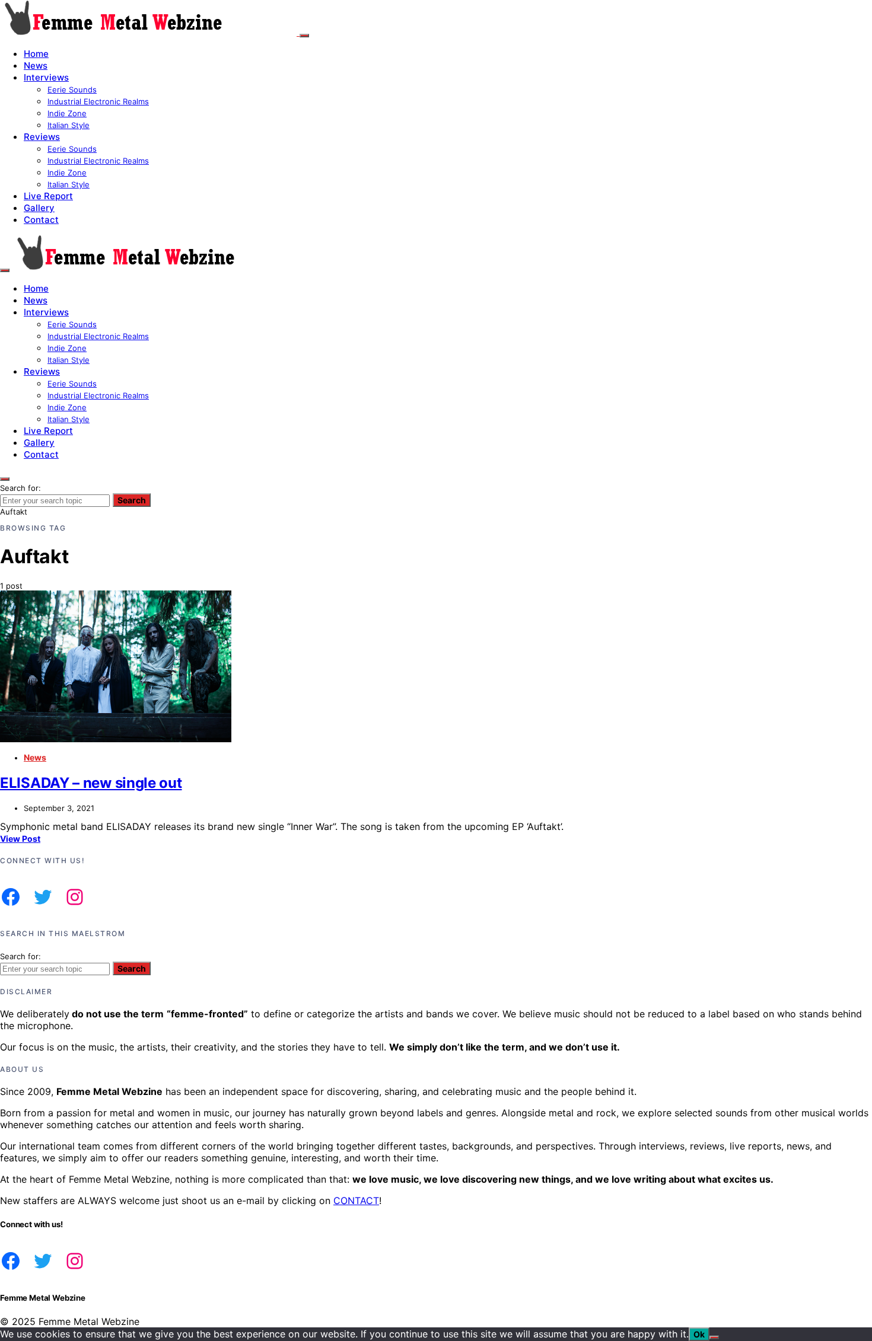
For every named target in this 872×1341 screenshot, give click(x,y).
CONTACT (356, 1200)
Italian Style (68, 125)
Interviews (46, 77)
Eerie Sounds (72, 89)
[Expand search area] (4, 270)
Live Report (48, 196)
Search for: (20, 488)
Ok (699, 1334)
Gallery (39, 207)
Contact (41, 219)
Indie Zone (67, 113)
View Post (20, 839)
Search (131, 500)
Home (36, 53)
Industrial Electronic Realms (98, 101)
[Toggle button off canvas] (304, 35)
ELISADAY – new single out (91, 782)
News (35, 65)
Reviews (42, 136)
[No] (714, 1337)
